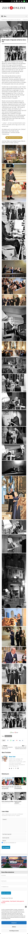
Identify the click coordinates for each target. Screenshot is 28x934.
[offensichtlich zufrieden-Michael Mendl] (14, 655)
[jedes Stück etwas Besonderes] (14, 383)
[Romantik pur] (14, 468)
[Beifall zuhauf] (14, 286)
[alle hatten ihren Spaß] (14, 636)
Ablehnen (14, 926)
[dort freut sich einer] (14, 706)
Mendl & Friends (8, 736)
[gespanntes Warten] (14, 154)
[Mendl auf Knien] (14, 435)
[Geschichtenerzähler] (14, 323)
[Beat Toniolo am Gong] (14, 183)
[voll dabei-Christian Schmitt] (14, 240)
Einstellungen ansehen (14, 930)
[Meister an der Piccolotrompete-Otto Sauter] (14, 418)
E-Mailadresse (4, 886)
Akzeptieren (14, 923)
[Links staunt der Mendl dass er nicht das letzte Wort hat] (14, 674)
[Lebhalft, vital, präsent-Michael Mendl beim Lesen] (14, 401)
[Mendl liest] (14, 452)
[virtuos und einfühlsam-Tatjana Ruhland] (14, 617)
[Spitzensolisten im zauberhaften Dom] (14, 498)
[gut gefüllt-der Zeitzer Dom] (14, 349)
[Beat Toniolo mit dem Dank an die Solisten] (14, 693)
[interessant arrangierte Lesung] (14, 365)
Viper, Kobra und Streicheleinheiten (18, 787)
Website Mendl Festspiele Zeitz (15, 137)
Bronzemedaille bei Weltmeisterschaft (11, 19)
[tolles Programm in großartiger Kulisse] (14, 580)
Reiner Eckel (12, 756)
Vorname (3, 875)
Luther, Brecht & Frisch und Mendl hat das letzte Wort (20, 747)
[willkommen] (14, 211)
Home (3, 36)
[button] (26, 907)
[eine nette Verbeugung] (14, 720)
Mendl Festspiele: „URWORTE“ (17, 802)
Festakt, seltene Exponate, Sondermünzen (7, 747)
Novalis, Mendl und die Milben (8, 801)
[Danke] (14, 268)
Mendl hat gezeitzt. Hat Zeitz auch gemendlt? (8, 787)
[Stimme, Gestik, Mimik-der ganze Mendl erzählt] (14, 527)
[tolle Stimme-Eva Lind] (14, 543)
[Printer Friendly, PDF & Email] (14, 733)
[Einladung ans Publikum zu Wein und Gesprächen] (14, 300)
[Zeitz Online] (14, 7)
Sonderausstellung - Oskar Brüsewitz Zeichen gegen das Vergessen (12, 901)
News (6, 36)
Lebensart (10, 36)
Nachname (3, 881)
